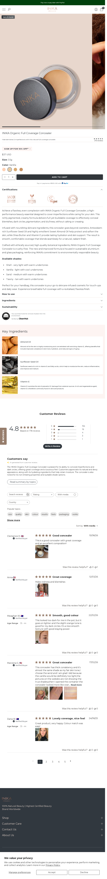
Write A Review (52, 446)
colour (35, 514)
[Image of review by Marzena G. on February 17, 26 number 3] (70, 693)
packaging (64, 514)
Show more (13, 520)
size (10, 514)
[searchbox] (16, 494)
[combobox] (42, 494)
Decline (84, 872)
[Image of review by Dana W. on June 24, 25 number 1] (41, 734)
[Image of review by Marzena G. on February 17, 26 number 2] (56, 693)
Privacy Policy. (53, 865)
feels (53, 514)
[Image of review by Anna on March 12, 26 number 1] (41, 590)
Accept (52, 872)
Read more (76, 685)
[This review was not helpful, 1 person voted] (95, 567)
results (45, 514)
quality (19, 514)
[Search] (9, 9)
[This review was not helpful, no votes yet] (95, 605)
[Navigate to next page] (71, 761)
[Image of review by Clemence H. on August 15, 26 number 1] (41, 551)
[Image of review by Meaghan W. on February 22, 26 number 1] (41, 637)
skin (27, 514)
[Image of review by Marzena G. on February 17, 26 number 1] (41, 693)
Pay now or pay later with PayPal (52, 3)
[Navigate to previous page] (33, 761)
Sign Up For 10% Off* (16, 149)
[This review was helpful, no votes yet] (90, 567)
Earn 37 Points (8, 17)
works (75, 514)
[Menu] (4, 9)
